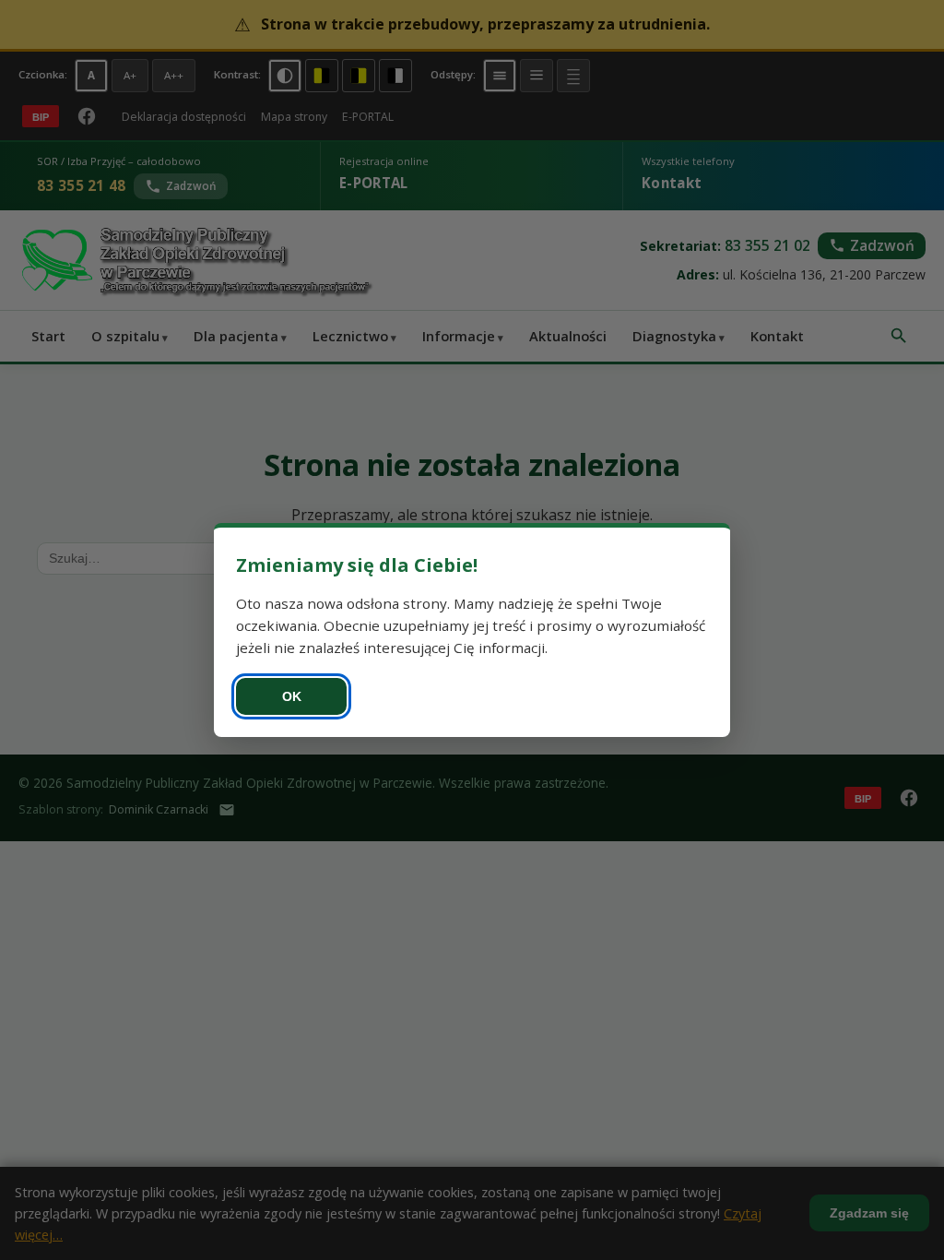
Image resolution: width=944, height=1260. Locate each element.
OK (291, 696)
